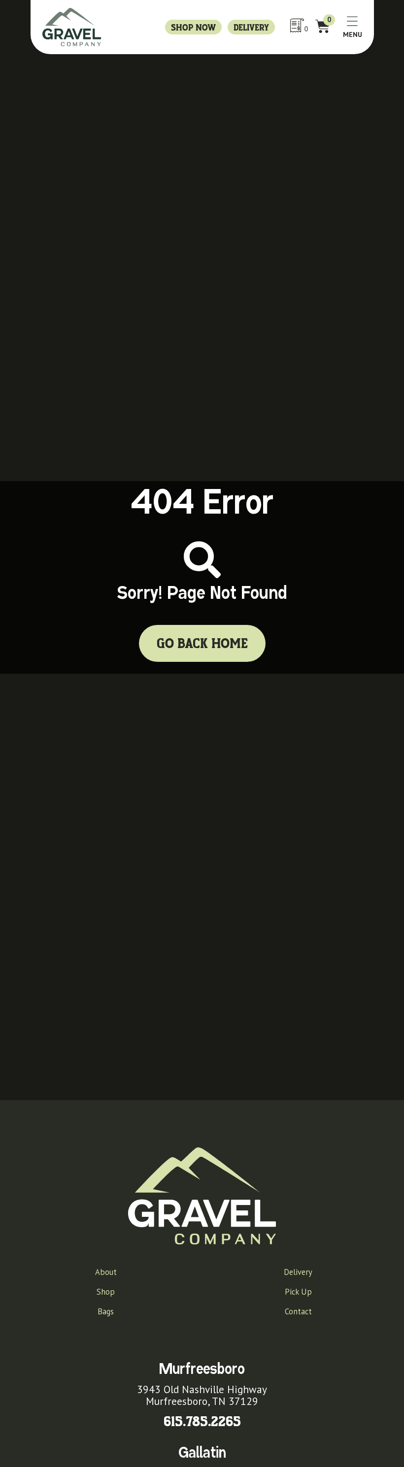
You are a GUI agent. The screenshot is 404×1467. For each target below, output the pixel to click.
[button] (352, 27)
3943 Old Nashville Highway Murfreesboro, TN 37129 (202, 1394)
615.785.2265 (202, 1422)
